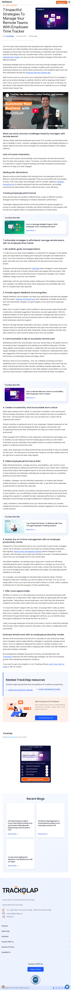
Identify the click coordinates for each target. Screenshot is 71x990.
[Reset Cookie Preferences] (3, 986)
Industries (5, 936)
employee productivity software (20, 690)
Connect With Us (7, 942)
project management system (49, 689)
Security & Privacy (7, 947)
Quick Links (5, 931)
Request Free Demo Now (46, 718)
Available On (5, 952)
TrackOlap (9, 36)
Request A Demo (35, 969)
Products (4, 926)
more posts (11, 737)
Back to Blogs (11, 5)
